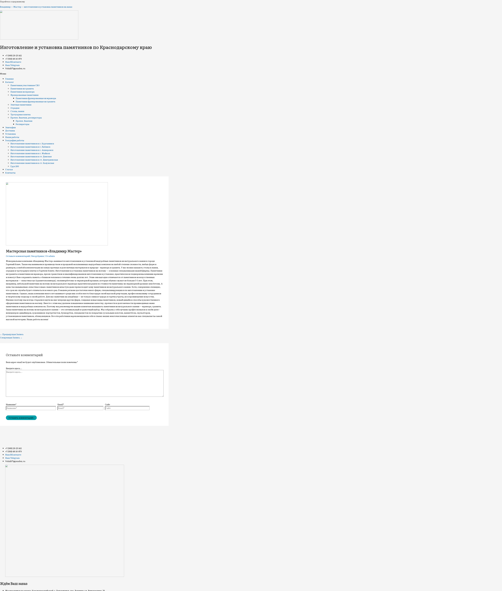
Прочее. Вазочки (24, 120)
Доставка (10, 130)
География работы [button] (14, 140)
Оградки (14, 107)
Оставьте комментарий (18, 255)
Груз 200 (14, 166)
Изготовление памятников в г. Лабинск (30, 146)
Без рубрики (37, 255)
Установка (10, 133)
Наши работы (12, 137)
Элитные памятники (20, 104)
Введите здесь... (14, 368)
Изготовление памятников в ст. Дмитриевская (34, 159)
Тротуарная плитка (20, 114)
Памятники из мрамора (22, 91)
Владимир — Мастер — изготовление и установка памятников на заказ (36, 6)
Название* (11, 404)
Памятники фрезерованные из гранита (35, 101)
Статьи (9, 169)
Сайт (107, 404)
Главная (9, 78)
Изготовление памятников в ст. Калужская (32, 162)
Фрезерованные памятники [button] (24, 94)
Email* (61, 404)
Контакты (10, 172)
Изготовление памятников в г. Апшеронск (31, 150)
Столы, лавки (17, 111)
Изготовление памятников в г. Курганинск (32, 143)
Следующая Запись (11, 337)
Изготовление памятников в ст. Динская (31, 156)
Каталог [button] (9, 81)
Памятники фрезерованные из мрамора (36, 98)
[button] (251, 73)
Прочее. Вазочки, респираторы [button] (26, 117)
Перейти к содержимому (12, 1)
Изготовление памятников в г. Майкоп (30, 153)
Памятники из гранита (22, 88)
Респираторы (22, 124)
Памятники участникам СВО (25, 85)
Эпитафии (10, 127)
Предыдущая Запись (12, 334)
